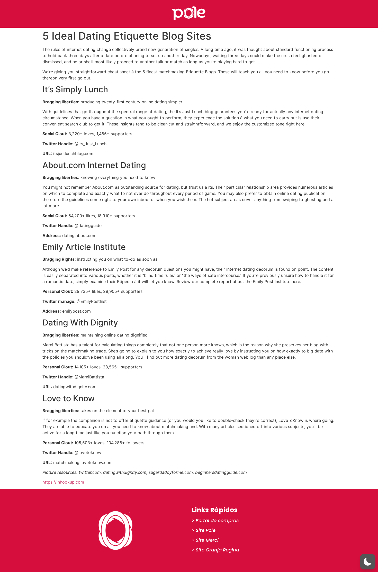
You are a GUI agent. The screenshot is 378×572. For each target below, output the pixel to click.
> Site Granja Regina (215, 550)
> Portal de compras (215, 520)
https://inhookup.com (63, 482)
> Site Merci (205, 540)
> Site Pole (203, 530)
